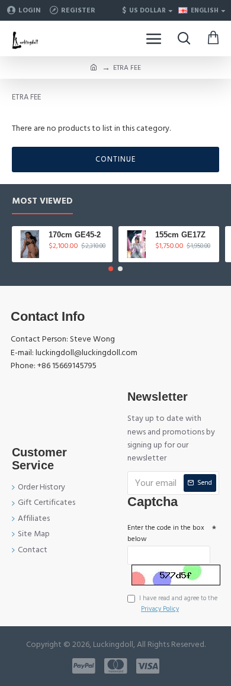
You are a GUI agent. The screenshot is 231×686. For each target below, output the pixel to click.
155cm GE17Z (180, 234)
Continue (115, 159)
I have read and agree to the (178, 603)
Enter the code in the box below (165, 533)
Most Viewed (42, 201)
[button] (110, 268)
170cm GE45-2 (75, 234)
